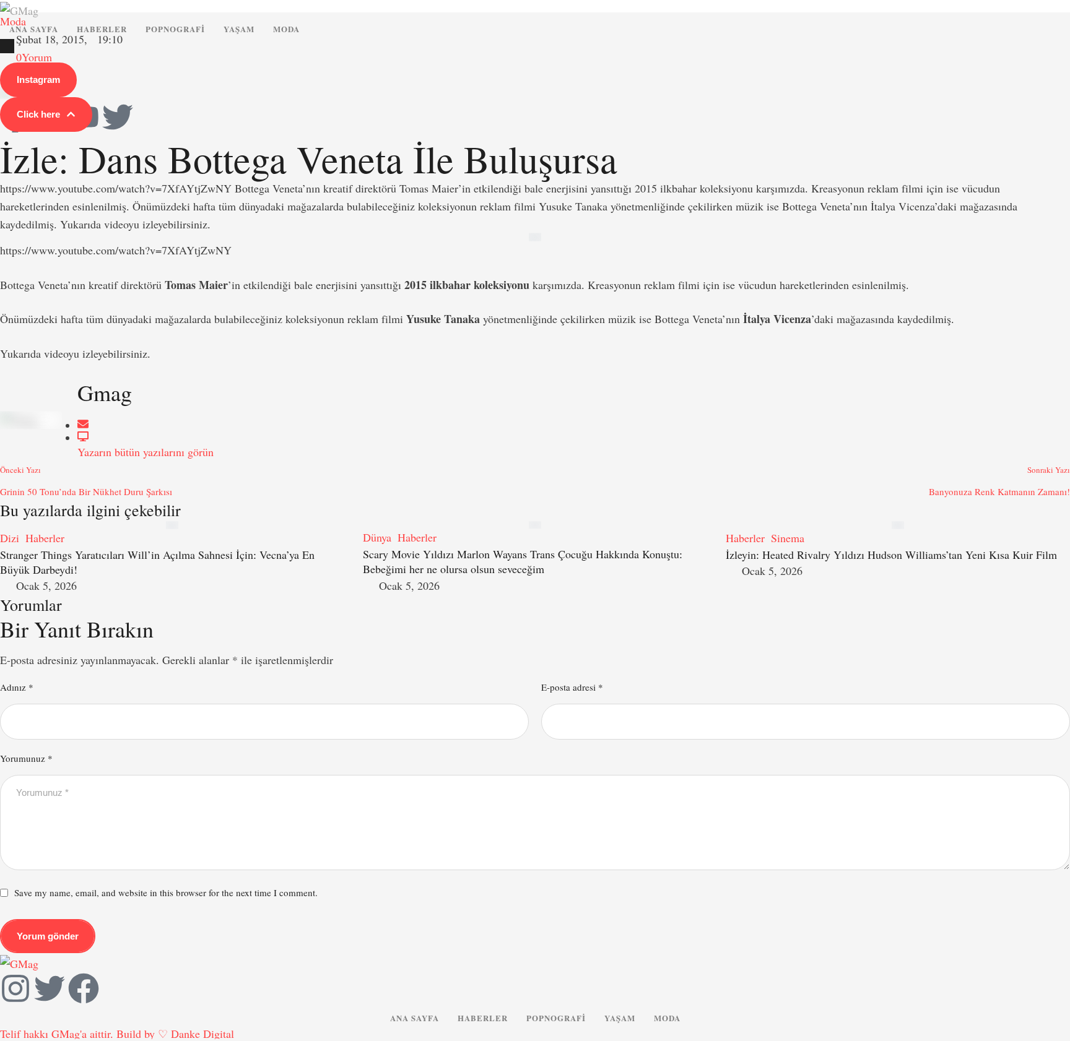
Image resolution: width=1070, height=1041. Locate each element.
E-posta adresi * (572, 687)
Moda (286, 29)
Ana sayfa (33, 29)
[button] (38, 80)
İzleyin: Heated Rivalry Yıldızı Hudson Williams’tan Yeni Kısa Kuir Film (891, 554)
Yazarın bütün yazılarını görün (145, 451)
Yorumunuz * (26, 758)
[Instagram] (15, 988)
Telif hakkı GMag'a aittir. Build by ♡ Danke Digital (117, 1033)
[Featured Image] (172, 525)
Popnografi (175, 29)
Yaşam (239, 29)
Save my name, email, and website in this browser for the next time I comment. (166, 892)
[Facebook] (83, 988)
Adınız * (16, 687)
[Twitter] (117, 117)
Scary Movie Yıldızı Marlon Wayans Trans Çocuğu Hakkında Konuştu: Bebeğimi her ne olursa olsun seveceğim (522, 561)
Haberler (102, 29)
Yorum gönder (48, 936)
